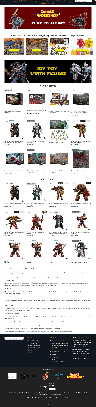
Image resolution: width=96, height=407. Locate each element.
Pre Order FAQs (32, 343)
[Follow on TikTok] (51, 404)
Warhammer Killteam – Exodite (56, 142)
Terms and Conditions (33, 345)
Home (4, 1)
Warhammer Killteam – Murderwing (57, 170)
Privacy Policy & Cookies (34, 341)
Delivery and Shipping (33, 347)
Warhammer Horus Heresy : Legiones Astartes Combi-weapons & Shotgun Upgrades (79, 112)
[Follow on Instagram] (48, 404)
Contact (71, 1)
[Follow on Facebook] (45, 404)
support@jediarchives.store (60, 357)
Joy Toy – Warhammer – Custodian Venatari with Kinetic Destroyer (81, 142)
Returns (29, 350)
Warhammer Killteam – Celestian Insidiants (36, 170)
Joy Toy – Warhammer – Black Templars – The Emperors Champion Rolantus (80, 261)
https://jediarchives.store (59, 361)
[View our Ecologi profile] (48, 386)
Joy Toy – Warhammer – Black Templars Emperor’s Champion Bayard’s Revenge (58, 233)
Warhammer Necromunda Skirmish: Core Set (59, 111)
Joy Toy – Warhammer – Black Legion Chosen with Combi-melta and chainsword (14, 142)
